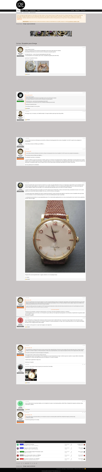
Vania (21, 460)
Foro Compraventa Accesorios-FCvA (32, 460)
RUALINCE (21, 449)
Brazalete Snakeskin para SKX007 (31, 459)
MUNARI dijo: (28, 414)
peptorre (21, 445)
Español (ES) (19, 468)
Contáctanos (58, 468)
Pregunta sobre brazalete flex (31, 448)
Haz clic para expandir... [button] (55, 309)
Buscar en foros (26, 12)
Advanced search (33, 12)
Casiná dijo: (28, 151)
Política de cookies (77, 468)
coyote (21, 452)
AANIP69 (81, 448)
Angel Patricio (22, 456)
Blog (22, 10)
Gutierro (81, 452)
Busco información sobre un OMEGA (32, 455)
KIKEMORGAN (80, 445)
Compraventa (32, 10)
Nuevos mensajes (19, 12)
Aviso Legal (64, 468)
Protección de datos (69, 468)
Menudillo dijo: (28, 95)
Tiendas (26, 10)
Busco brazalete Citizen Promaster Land (33, 451)
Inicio (18, 10)
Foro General (29, 452)
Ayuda (83, 468)
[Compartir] (83, 47)
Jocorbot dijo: (28, 347)
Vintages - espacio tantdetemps (33, 445)
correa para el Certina (29, 444)
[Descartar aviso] (84, 15)
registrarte (19, 19)
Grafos (38, 10)
